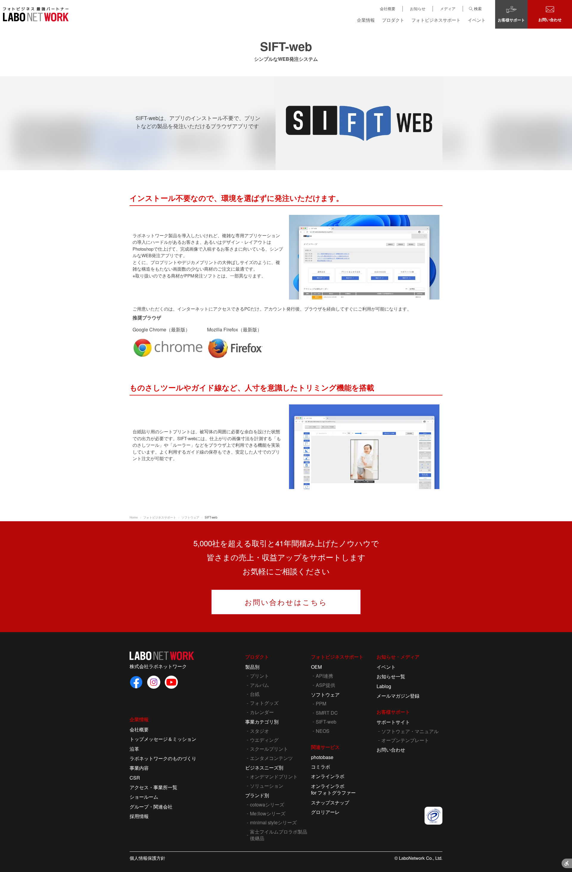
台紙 (254, 694)
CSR (135, 777)
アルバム (259, 685)
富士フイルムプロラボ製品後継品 (278, 835)
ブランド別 (257, 795)
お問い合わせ (391, 749)
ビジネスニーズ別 (264, 767)
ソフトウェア (325, 694)
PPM (321, 703)
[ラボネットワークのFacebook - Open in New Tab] (136, 682)
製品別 (252, 666)
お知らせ (417, 8)
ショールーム (144, 796)
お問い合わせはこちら (286, 602)
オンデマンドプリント (274, 776)
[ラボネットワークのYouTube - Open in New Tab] (171, 682)
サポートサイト (393, 722)
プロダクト (393, 20)
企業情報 (366, 20)
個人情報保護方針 (147, 858)
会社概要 (387, 8)
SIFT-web (326, 721)
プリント (259, 675)
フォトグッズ (264, 702)
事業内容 (139, 767)
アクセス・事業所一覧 (153, 787)
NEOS (322, 730)
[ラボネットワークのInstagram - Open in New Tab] (153, 682)
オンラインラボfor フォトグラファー (333, 789)
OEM (316, 666)
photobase (322, 757)
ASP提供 (325, 685)
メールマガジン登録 (398, 695)
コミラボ (320, 766)
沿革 (134, 748)
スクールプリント (269, 748)
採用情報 (139, 816)
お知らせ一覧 (391, 676)
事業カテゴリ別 (262, 721)
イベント (477, 20)
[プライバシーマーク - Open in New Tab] (433, 815)
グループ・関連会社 (151, 806)
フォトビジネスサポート (436, 20)
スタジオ (259, 730)
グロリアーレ (325, 812)
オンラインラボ (327, 776)
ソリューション (266, 785)
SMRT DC (327, 712)
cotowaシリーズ (267, 804)
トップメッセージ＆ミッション (163, 739)
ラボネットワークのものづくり (163, 758)
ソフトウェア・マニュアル (410, 731)
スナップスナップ (330, 802)
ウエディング (264, 739)
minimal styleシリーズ (273, 822)
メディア (448, 8)
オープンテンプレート (405, 740)
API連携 (324, 675)
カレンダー (262, 712)
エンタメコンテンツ (271, 758)
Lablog (384, 686)
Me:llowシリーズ (267, 813)
